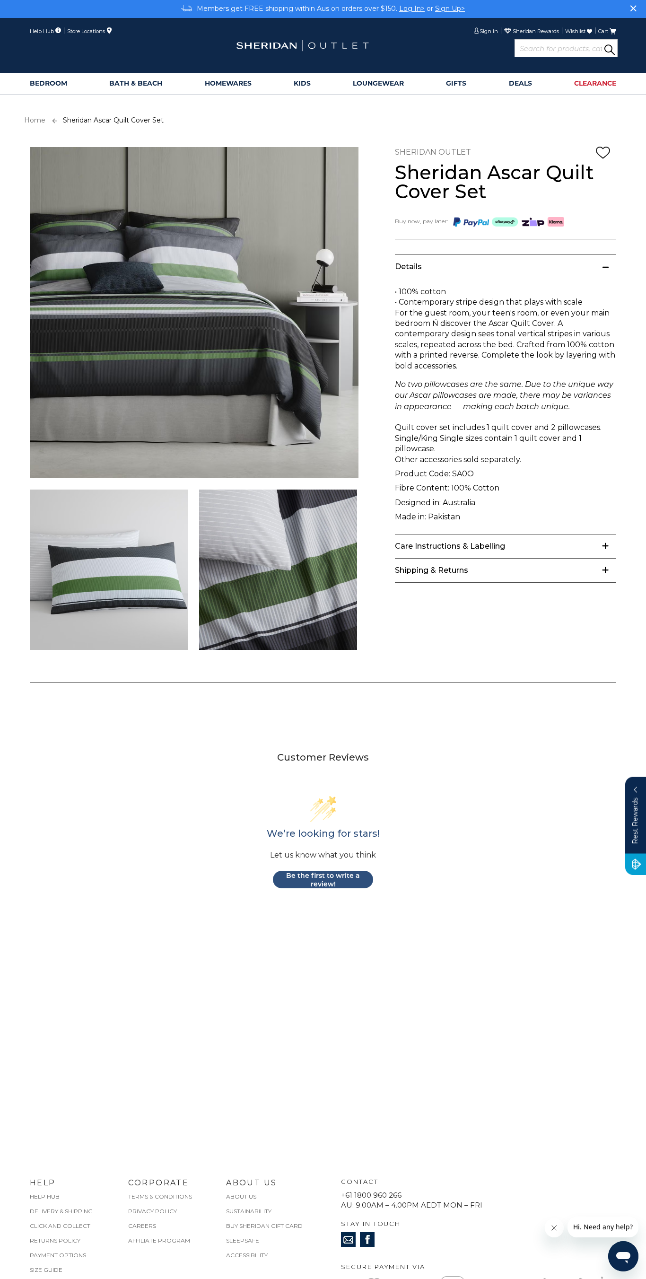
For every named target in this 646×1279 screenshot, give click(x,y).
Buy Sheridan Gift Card (264, 1225)
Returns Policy (55, 1240)
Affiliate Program (159, 1240)
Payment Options (58, 1255)
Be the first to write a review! (323, 879)
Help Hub (45, 1196)
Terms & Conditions (160, 1196)
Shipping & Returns (431, 570)
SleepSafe (242, 1240)
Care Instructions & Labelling (450, 546)
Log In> (412, 8)
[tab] (505, 266)
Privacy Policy (152, 1211)
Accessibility (247, 1255)
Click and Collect (60, 1225)
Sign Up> (450, 8)
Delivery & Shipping (61, 1211)
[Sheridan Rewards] (531, 31)
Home (34, 120)
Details (408, 266)
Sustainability (248, 1211)
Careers (142, 1225)
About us (241, 1196)
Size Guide (46, 1269)
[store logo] (302, 45)
